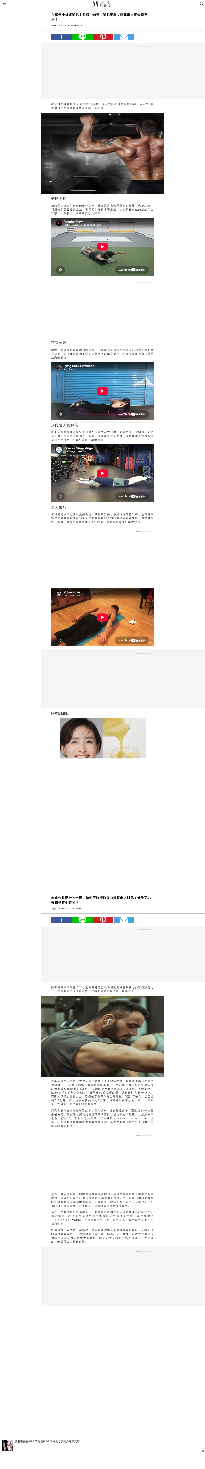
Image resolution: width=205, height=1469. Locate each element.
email (124, 37)
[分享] (61, 37)
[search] (201, 4)
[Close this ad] (203, 1450)
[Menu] (4, 4)
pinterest (103, 37)
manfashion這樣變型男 (102, 4)
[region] (143, 72)
